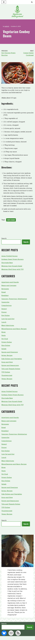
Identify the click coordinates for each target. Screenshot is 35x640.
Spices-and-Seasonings (10, 365)
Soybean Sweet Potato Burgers (12, 259)
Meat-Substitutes (7, 325)
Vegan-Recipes (6, 379)
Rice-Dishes (5, 345)
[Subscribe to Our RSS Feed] (18, 633)
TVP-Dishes (5, 372)
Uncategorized (6, 375)
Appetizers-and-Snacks (10, 282)
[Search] (32, 2)
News (3, 332)
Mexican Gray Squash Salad (11, 266)
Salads (3, 349)
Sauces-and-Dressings (9, 352)
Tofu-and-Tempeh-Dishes (10, 369)
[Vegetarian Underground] (17, 11)
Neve (9, 638)
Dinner (4, 312)
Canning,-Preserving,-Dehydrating (14, 299)
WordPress (24, 638)
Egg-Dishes (5, 315)
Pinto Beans (11, 220)
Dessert (4, 309)
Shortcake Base (7, 263)
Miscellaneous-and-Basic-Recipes (14, 329)
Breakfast (5, 295)
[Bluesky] (4, 633)
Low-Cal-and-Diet (7, 319)
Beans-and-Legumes (8, 285)
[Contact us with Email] (11, 633)
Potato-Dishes (6, 342)
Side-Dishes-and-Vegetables (11, 359)
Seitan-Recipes (6, 355)
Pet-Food (4, 339)
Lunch (3, 322)
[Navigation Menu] (3, 2)
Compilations (6, 305)
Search (4, 238)
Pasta (3, 335)
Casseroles (5, 302)
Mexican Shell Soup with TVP (12, 269)
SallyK (7, 26)
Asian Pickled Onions (9, 256)
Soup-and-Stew (7, 362)
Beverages (5, 289)
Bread (3, 292)
